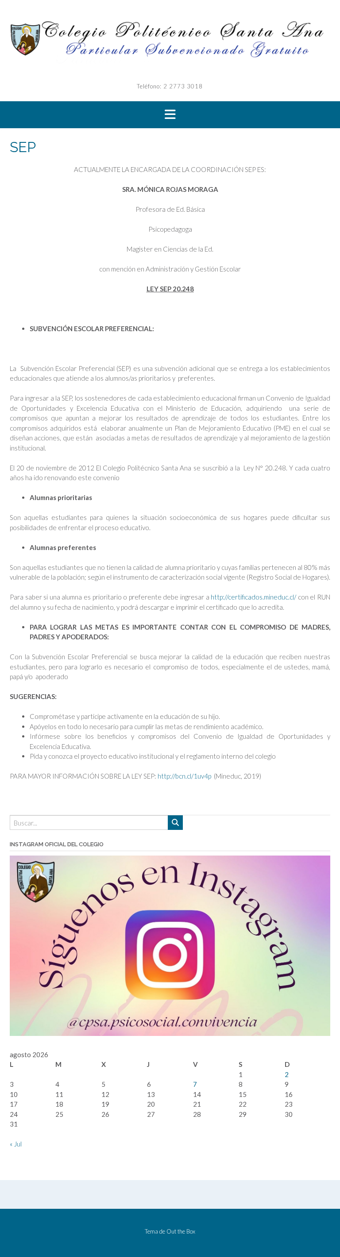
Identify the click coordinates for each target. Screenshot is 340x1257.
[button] (170, 115)
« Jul (16, 1144)
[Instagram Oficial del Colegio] (170, 1033)
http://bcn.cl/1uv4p (184, 776)
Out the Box (180, 1231)
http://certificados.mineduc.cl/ (254, 597)
